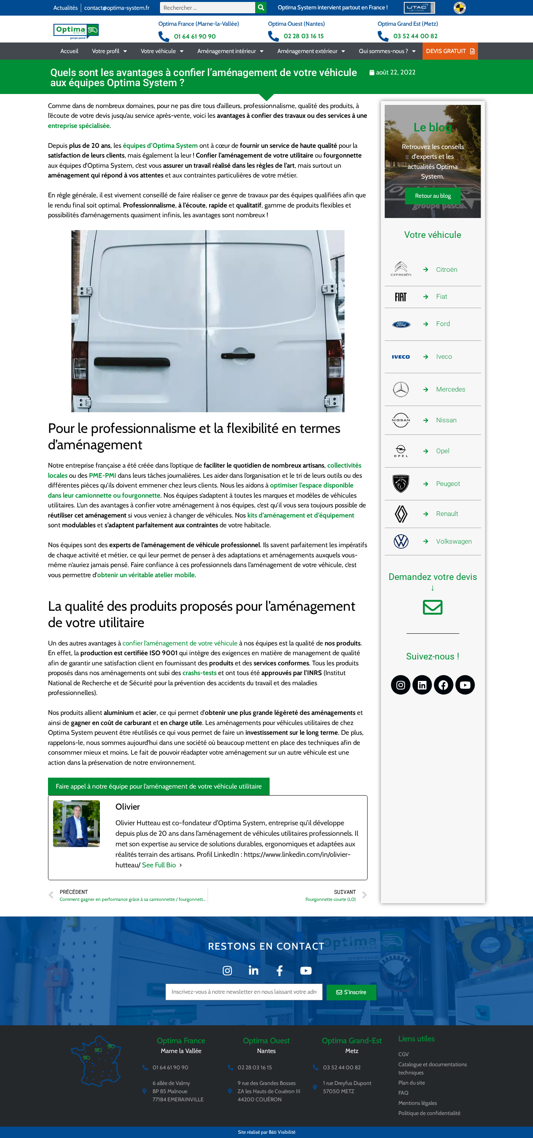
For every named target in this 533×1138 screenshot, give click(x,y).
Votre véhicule (158, 51)
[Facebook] (443, 685)
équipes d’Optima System (160, 145)
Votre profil (105, 51)
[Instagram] (400, 685)
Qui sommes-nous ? (383, 51)
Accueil (69, 51)
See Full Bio (159, 865)
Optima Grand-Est (352, 1040)
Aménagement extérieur (307, 51)
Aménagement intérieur (226, 51)
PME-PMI (102, 475)
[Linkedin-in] (253, 970)
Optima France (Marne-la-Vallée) (198, 23)
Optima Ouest (266, 1040)
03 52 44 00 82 (415, 36)
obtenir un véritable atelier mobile (146, 575)
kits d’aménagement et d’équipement (300, 515)
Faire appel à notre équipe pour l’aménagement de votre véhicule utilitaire (159, 786)
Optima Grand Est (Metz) (408, 23)
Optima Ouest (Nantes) (296, 23)
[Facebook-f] (279, 970)
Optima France (181, 1040)
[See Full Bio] (180, 865)
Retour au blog (433, 195)
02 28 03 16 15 (304, 36)
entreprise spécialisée (79, 125)
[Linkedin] (422, 685)
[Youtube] (465, 685)
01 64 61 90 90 (195, 36)
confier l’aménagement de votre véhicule (180, 643)
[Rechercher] (260, 7)
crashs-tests (200, 673)
